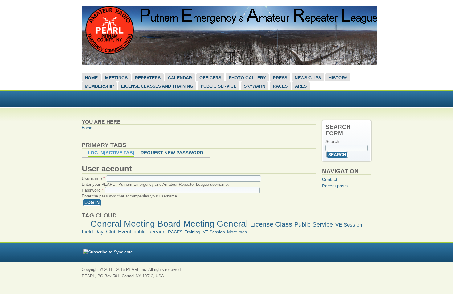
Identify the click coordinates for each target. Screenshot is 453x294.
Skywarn (254, 86)
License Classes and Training (157, 86)
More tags (237, 231)
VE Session (348, 225)
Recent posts (335, 185)
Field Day (93, 232)
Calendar (180, 77)
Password (93, 190)
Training (192, 231)
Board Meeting (185, 223)
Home (91, 77)
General (232, 223)
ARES (301, 86)
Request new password (172, 152)
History (338, 77)
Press (280, 77)
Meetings (116, 77)
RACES (280, 86)
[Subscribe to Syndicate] (108, 251)
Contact (329, 179)
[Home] (229, 63)
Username (93, 178)
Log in (111, 152)
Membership (99, 86)
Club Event (118, 232)
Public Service (218, 86)
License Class (271, 224)
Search (332, 141)
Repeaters (148, 77)
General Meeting (122, 223)
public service (149, 232)
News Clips (308, 77)
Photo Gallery (247, 77)
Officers (210, 77)
